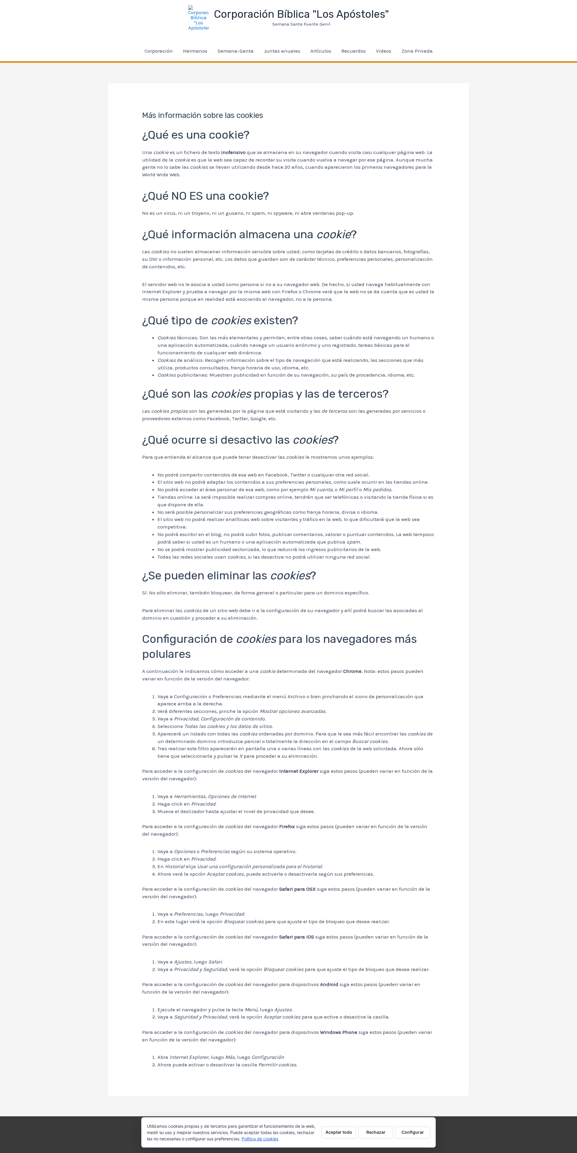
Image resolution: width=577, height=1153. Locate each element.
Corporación (159, 51)
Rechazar (376, 1132)
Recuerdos (353, 51)
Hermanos (195, 51)
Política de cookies (260, 1138)
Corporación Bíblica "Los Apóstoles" (301, 14)
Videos (383, 51)
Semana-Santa (236, 51)
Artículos (320, 51)
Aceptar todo (338, 1132)
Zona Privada (417, 51)
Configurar (412, 1132)
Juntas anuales (282, 51)
